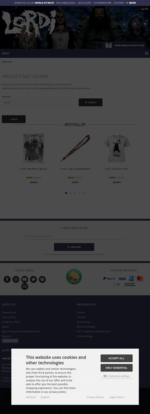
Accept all (116, 358)
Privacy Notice (95, 397)
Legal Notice (116, 397)
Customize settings (118, 376)
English (45, 397)
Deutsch (31, 397)
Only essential (117, 367)
